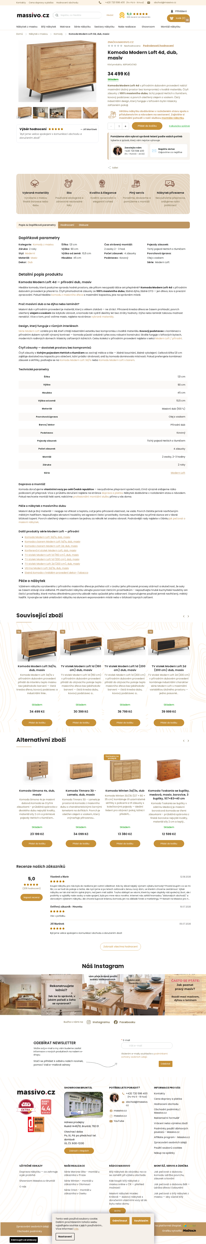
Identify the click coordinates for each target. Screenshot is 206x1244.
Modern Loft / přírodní (168, 338)
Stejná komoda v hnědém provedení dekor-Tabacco (56, 572)
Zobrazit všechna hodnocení (120, 946)
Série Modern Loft (29, 331)
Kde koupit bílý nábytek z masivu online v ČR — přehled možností (126, 1184)
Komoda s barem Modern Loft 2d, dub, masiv (51, 546)
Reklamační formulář (166, 1118)
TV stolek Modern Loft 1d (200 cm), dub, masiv (52, 559)
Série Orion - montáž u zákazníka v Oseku (77, 1191)
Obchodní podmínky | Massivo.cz (167, 1111)
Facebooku (127, 1022)
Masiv (34, 258)
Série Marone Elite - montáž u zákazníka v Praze (81, 1173)
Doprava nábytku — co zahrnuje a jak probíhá (38, 1173)
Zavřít (133, 164)
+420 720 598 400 (136, 1095)
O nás (22, 1186)
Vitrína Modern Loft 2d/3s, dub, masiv (47, 568)
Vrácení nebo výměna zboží (171, 1123)
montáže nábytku (173, 118)
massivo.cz (120, 1110)
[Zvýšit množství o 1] (125, 126)
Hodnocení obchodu (67, 2)
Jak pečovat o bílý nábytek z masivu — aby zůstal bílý (171, 1195)
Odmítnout (119, 1220)
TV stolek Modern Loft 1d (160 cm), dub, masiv (52, 555)
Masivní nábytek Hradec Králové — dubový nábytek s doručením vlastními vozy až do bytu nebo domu (128, 1198)
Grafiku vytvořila (172, 1231)
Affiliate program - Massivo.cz (172, 1137)
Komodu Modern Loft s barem (116, 360)
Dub (30, 262)
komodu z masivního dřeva (67, 295)
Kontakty (21, 2)
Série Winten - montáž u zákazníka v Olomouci (78, 1182)
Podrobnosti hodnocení (158, 45)
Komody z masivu (43, 244)
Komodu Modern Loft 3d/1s (75, 360)
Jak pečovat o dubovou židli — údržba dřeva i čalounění (172, 1186)
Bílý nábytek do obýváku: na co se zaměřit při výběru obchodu (127, 1173)
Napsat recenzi (31, 897)
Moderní (30, 253)
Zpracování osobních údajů (170, 1142)
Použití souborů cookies (168, 1148)
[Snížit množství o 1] (111, 126)
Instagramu (101, 1022)
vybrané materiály (102, 316)
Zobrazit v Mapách (79, 1150)
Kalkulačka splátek (179, 126)
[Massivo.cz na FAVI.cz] (26, 1107)
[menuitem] (25, 26)
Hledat (110, 15)
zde (76, 1229)
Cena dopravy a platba (41, 2)
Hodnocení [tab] (67, 225)
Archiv (117, 1210)
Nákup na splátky (164, 1153)
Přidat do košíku (147, 126)
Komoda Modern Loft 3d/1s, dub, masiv (47, 537)
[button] (188, 616)
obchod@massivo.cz (137, 1103)
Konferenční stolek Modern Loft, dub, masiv (50, 550)
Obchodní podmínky (29, 1231)
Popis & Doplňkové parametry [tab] (37, 225)
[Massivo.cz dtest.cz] (36, 1124)
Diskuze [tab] (83, 225)
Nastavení (65, 1236)
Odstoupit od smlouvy (24, 1239)
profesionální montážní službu (91, 496)
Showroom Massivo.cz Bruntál (37, 1181)
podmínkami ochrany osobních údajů (144, 1055)
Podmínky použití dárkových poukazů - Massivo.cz (171, 1130)
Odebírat (165, 1063)
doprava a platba (112, 493)
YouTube (119, 1121)
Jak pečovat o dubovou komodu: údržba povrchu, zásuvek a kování (169, 1175)
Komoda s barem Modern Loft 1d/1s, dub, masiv (52, 541)
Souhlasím (141, 1220)
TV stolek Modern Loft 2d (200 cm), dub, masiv (52, 564)
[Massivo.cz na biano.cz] (46, 1107)
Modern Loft (178, 473)
